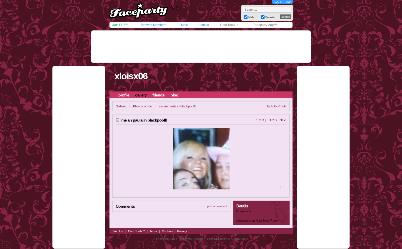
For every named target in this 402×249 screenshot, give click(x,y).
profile (123, 95)
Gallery (121, 106)
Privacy (182, 231)
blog (174, 95)
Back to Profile (276, 106)
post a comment (217, 206)
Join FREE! (120, 25)
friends (158, 95)
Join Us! (118, 231)
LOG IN (278, 2)
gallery (141, 95)
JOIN (288, 2)
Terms (153, 231)
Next (283, 120)
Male (184, 25)
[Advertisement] (201, 46)
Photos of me (142, 106)
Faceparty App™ (265, 25)
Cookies (167, 231)
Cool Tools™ (229, 25)
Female (203, 25)
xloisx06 (130, 76)
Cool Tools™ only (267, 220)
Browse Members (154, 25)
